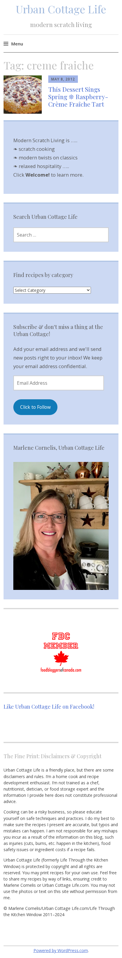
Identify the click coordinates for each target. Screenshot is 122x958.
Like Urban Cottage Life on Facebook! (49, 706)
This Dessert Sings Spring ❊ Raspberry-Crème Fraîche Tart (78, 96)
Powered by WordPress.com (60, 950)
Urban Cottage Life (61, 9)
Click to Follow (35, 407)
